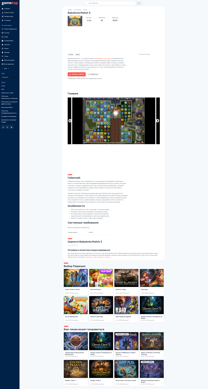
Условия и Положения (8, 116)
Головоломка (8, 40)
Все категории (9, 60)
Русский (5, 77)
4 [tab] (114, 145)
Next (157, 120)
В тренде (7, 20)
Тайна (77, 54)
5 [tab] (116, 145)
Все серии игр (9, 64)
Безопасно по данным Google (8, 121)
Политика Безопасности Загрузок (9, 97)
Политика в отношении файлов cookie (9, 103)
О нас (3, 86)
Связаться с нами (7, 93)
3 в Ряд (6, 33)
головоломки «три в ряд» (102, 58)
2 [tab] (109, 145)
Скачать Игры (9, 12)
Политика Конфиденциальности (8, 112)
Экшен (6, 48)
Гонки (6, 56)
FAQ (2, 89)
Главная (7, 8)
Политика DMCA (7, 107)
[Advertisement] (114, 39)
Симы (6, 37)
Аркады (6, 52)
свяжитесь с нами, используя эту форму (98, 257)
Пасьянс (7, 44)
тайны (101, 67)
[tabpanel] (114, 120)
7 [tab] (121, 145)
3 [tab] (111, 145)
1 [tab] (106, 145)
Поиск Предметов (10, 29)
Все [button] (4, 68)
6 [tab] (118, 145)
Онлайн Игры (8, 16)
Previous (70, 120)
